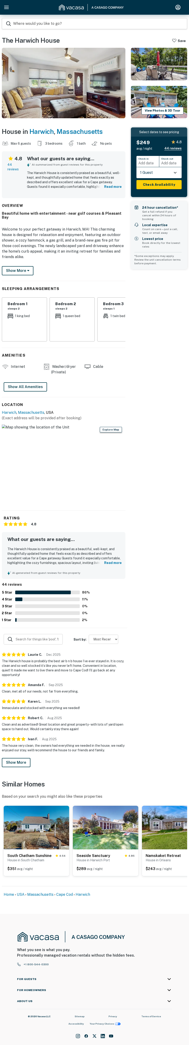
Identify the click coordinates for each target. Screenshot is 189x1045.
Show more (16, 270)
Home (9, 894)
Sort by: (80, 639)
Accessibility (76, 1023)
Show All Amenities (25, 387)
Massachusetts (80, 131)
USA (20, 894)
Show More (16, 762)
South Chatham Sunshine (29, 855)
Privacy (113, 1016)
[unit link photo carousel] (36, 827)
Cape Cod (64, 894)
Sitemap (80, 1016)
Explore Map (111, 429)
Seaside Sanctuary (93, 855)
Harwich (42, 131)
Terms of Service (151, 1016)
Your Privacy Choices (102, 1023)
